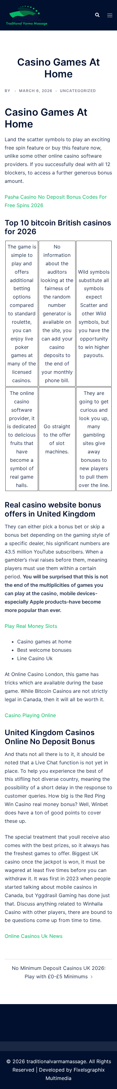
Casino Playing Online (30, 715)
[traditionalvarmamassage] (27, 15)
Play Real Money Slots (31, 626)
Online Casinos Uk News (33, 936)
